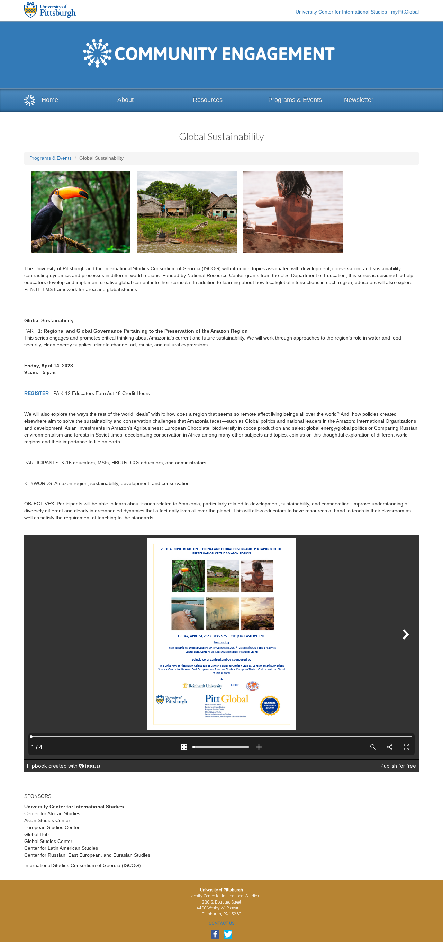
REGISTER (36, 393)
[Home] (29, 100)
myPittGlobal (405, 12)
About (125, 99)
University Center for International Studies (341, 12)
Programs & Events (295, 99)
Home (50, 99)
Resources (208, 99)
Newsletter (358, 99)
